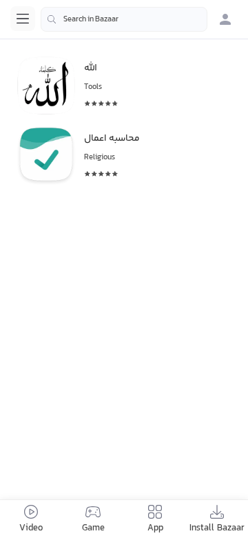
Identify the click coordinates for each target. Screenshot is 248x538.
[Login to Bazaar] (225, 19)
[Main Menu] (22, 18)
